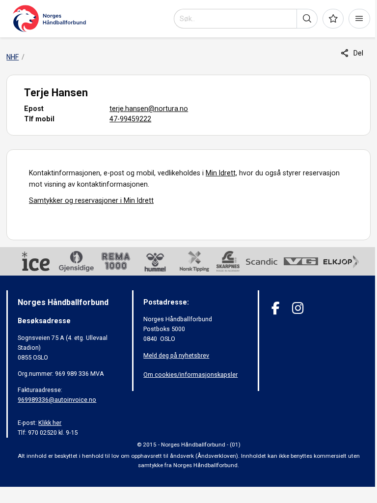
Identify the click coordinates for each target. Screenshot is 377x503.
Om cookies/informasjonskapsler (190, 374)
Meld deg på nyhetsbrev (176, 355)
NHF (12, 57)
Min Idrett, (221, 173)
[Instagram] (298, 308)
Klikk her (49, 422)
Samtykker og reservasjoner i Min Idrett (91, 200)
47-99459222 (130, 119)
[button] (307, 18)
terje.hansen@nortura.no (148, 108)
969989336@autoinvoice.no (57, 399)
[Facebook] (275, 308)
